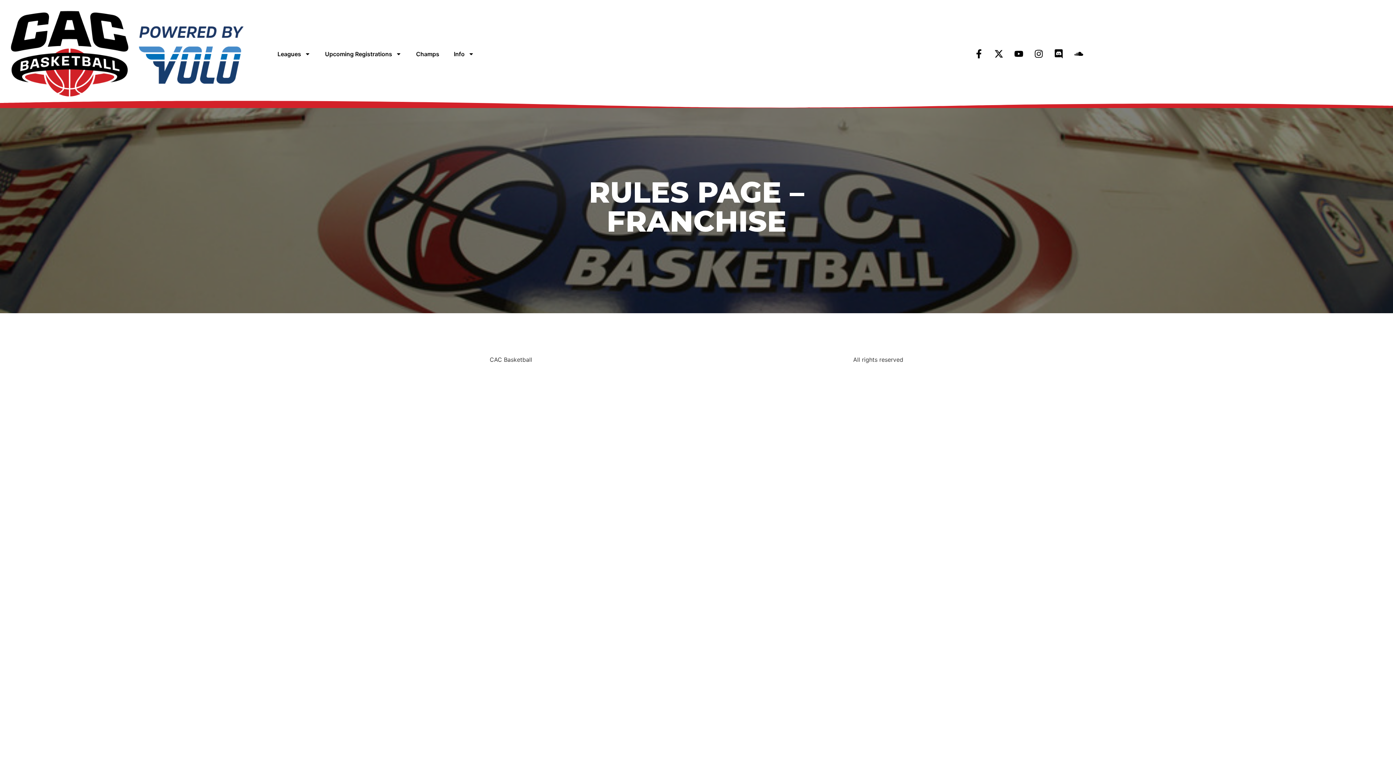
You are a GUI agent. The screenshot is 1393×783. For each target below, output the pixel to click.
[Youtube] (1019, 54)
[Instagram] (1039, 54)
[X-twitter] (999, 54)
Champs (427, 54)
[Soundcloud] (1079, 54)
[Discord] (1059, 54)
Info (459, 54)
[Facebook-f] (979, 54)
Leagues (289, 54)
